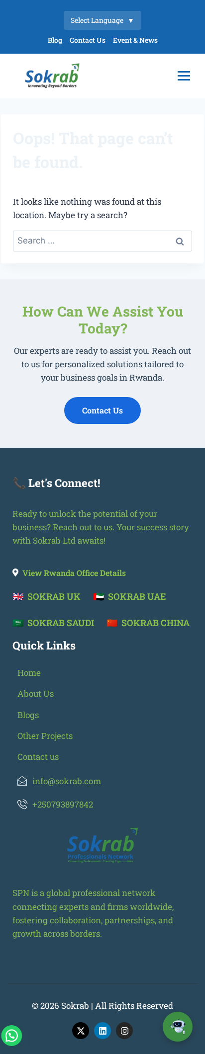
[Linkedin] (102, 1030)
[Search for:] (103, 240)
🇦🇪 (129, 596)
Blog (55, 40)
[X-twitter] (80, 1030)
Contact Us (87, 40)
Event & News (135, 40)
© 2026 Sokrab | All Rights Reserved (102, 1005)
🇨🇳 (148, 623)
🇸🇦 (53, 623)
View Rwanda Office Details (74, 573)
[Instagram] (124, 1030)
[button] (24, 1031)
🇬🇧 (46, 596)
